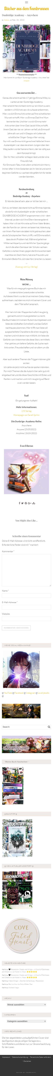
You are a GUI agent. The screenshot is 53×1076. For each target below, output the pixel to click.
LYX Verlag (27, 411)
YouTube (8, 692)
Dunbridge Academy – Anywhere (20, 15)
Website (6, 613)
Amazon (26, 81)
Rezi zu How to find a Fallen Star (20, 984)
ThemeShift (31, 1072)
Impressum (6, 1057)
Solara (6, 20)
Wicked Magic (13, 987)
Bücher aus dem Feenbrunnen (26, 9)
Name (5, 590)
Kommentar (8, 551)
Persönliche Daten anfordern (40, 1057)
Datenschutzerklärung (20, 1057)
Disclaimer (27, 1061)
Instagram (30, 692)
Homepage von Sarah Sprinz (26, 415)
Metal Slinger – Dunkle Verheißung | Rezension (26, 981)
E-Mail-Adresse (10, 602)
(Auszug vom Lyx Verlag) (26, 266)
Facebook (19, 692)
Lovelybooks (43, 692)
